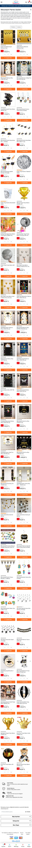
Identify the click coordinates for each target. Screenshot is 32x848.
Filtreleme (13, 27)
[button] (28, 2)
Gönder (28, 811)
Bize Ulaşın (16, 825)
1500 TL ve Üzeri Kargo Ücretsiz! (16, 5)
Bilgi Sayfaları (16, 816)
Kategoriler (16, 821)
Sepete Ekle (9, 57)
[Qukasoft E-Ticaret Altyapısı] (16, 841)
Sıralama (19, 27)
